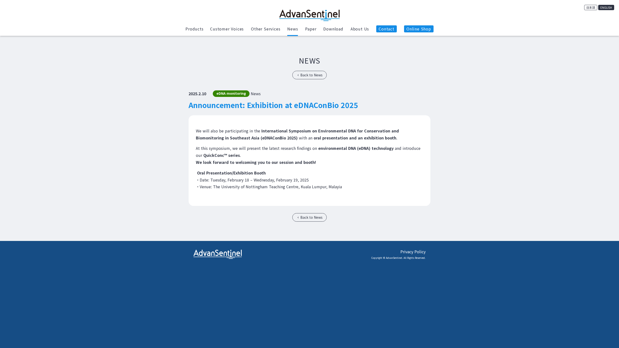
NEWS (309, 60)
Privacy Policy (413, 251)
